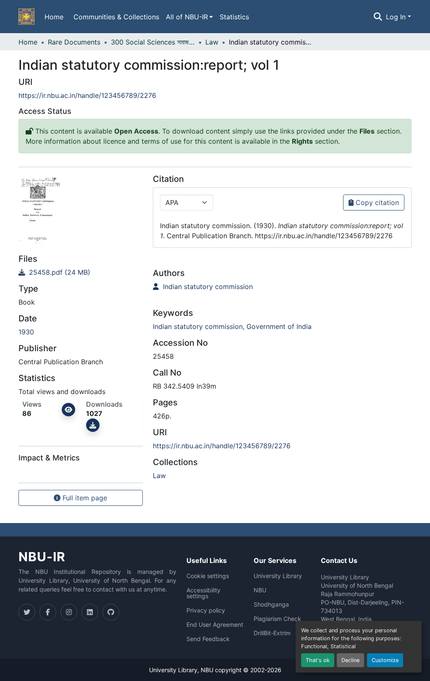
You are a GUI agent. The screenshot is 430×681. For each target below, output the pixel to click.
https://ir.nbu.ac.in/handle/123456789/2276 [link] (87, 95)
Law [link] (211, 42)
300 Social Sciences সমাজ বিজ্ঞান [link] (153, 42)
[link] (80, 272)
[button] (26, 16)
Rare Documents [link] (74, 42)
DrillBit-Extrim (272, 633)
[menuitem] (189, 17)
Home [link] (27, 42)
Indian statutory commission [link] (207, 286)
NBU (260, 590)
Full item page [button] (83, 498)
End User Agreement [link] (214, 625)
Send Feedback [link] (208, 639)
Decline (350, 660)
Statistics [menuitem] (234, 17)
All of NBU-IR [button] (187, 17)
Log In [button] (397, 17)
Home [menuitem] (54, 17)
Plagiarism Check (277, 619)
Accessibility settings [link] (203, 593)
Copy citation (376, 202)
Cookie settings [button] (207, 576)
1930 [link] (26, 332)
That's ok (318, 660)
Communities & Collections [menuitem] (116, 17)
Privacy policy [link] (205, 610)
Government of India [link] (279, 326)
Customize (385, 660)
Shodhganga (271, 604)
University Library (278, 576)
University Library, (175, 669)
